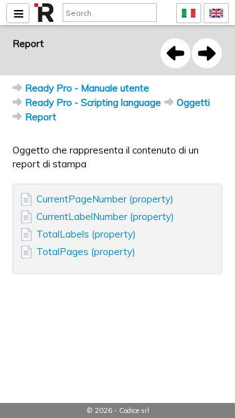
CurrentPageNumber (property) (105, 199)
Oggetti (193, 102)
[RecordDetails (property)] (175, 53)
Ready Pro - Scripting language (93, 102)
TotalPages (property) (85, 252)
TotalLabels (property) (86, 234)
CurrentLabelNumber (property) (105, 216)
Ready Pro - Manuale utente (87, 88)
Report (40, 117)
